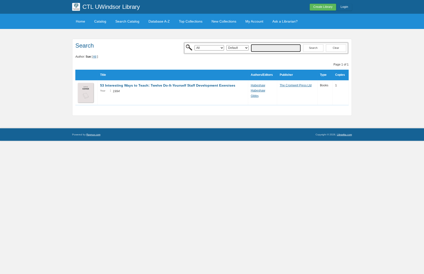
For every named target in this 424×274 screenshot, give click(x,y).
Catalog (100, 21)
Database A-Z (159, 21)
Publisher (286, 75)
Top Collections (190, 21)
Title (103, 75)
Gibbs (255, 96)
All (94, 56)
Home (80, 21)
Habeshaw (258, 85)
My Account (254, 21)
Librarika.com (344, 134)
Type (323, 75)
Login (344, 7)
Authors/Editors (262, 75)
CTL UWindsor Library (111, 6)
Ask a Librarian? (285, 21)
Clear (336, 47)
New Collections (224, 21)
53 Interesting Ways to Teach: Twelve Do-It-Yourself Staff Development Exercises (167, 85)
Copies (340, 75)
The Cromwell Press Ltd (296, 85)
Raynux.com (93, 134)
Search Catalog (127, 21)
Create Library (322, 7)
